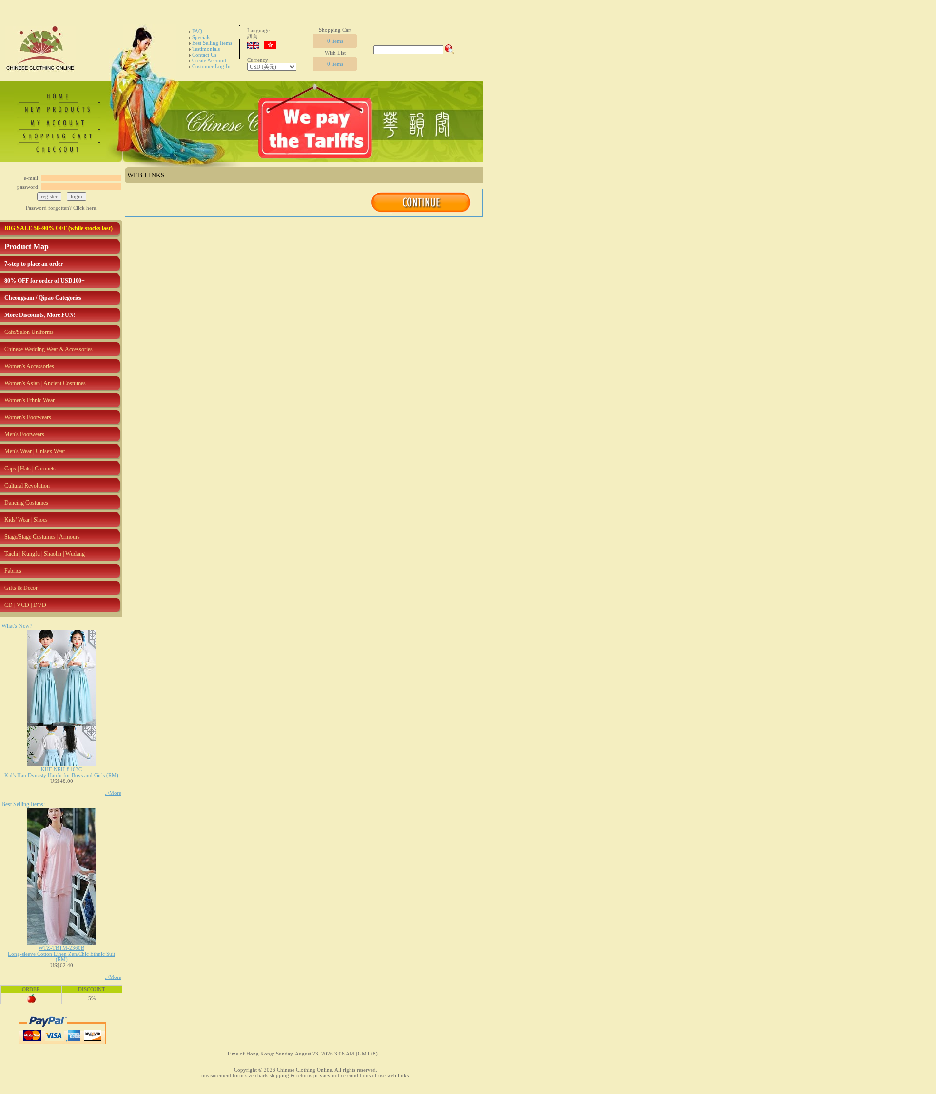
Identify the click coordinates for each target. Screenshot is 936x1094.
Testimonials (206, 49)
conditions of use (366, 1075)
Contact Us (204, 55)
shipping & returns (291, 1075)
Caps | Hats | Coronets (30, 468)
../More (113, 793)
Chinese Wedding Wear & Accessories (48, 349)
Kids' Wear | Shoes (26, 519)
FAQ (197, 31)
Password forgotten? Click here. (62, 208)
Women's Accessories (29, 366)
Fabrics (12, 570)
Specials (201, 37)
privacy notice (329, 1075)
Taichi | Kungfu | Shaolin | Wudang (44, 553)
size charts (256, 1075)
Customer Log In (211, 66)
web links (398, 1075)
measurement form (222, 1075)
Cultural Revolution (27, 485)
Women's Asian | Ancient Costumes (45, 383)
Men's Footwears (24, 434)
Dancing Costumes (26, 502)
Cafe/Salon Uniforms (29, 332)
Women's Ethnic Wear (29, 400)
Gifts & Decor (21, 588)
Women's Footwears (27, 417)
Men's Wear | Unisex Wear (34, 451)
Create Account (209, 60)
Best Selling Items (212, 43)
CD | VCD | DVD (25, 605)
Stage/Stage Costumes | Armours (42, 536)
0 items (335, 41)
